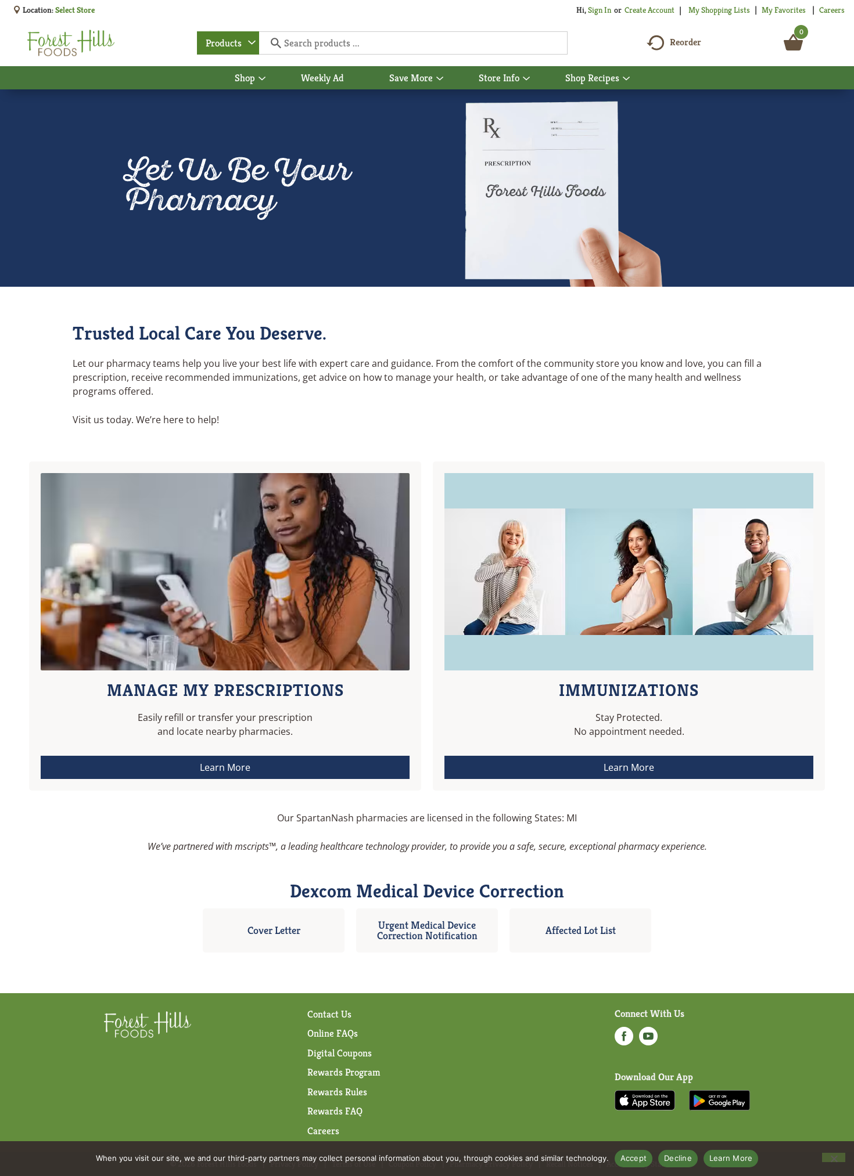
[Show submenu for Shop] (262, 79)
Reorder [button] (685, 42)
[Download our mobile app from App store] (645, 1099)
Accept (633, 1158)
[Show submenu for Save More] (439, 79)
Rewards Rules (337, 1091)
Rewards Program (344, 1072)
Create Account (649, 10)
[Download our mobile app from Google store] (719, 1099)
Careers (832, 10)
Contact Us (329, 1014)
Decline (678, 1158)
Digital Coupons (339, 1053)
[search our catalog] (272, 43)
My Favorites (784, 10)
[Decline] (833, 1157)
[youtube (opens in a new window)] (648, 1039)
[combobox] (228, 43)
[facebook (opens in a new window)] (624, 1039)
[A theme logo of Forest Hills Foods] (70, 43)
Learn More (731, 1158)
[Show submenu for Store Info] (526, 79)
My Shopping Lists (719, 10)
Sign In (599, 10)
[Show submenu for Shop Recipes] (626, 79)
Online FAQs (332, 1033)
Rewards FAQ (335, 1111)
